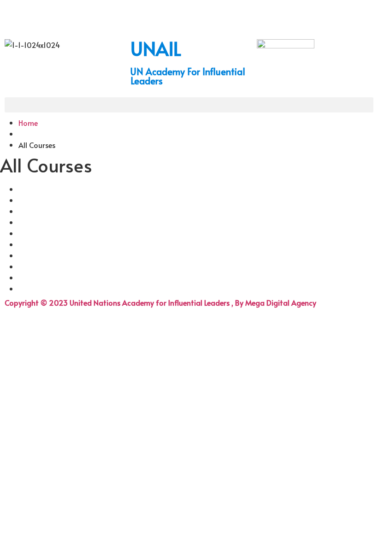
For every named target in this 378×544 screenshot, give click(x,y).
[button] (189, 104)
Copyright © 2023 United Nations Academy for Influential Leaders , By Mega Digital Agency (160, 302)
